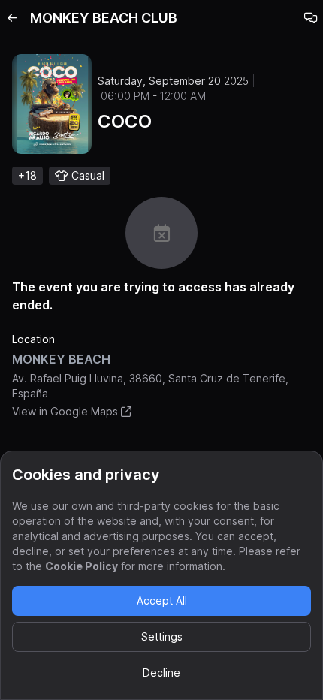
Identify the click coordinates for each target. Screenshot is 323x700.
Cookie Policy (81, 566)
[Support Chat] (311, 18)
